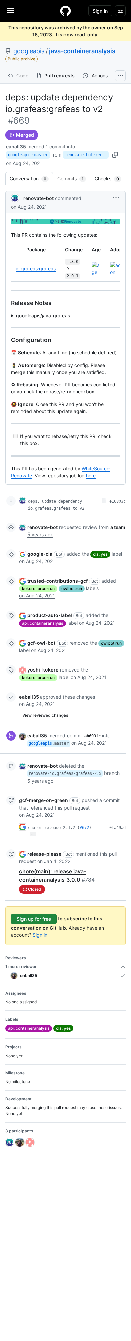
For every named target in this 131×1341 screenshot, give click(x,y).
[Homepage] (65, 10)
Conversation (31, 178)
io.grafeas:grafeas (36, 268)
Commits (73, 178)
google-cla (39, 554)
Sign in (40, 935)
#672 (84, 827)
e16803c (117, 501)
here (91, 475)
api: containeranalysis (42, 623)
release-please (44, 854)
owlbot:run (71, 588)
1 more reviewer (21, 966)
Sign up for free (34, 919)
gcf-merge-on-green (43, 800)
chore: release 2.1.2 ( (54, 827)
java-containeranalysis (82, 51)
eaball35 (16, 146)
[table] (65, 263)
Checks (110, 178)
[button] (116, 197)
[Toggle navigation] (10, 10)
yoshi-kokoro (43, 670)
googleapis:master (28, 154)
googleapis (28, 51)
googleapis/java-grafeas (43, 315)
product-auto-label (49, 615)
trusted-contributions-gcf (57, 581)
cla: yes (100, 554)
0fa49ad (117, 827)
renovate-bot (38, 198)
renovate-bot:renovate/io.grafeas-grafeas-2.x (87, 154)
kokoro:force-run (38, 588)
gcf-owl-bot (41, 643)
